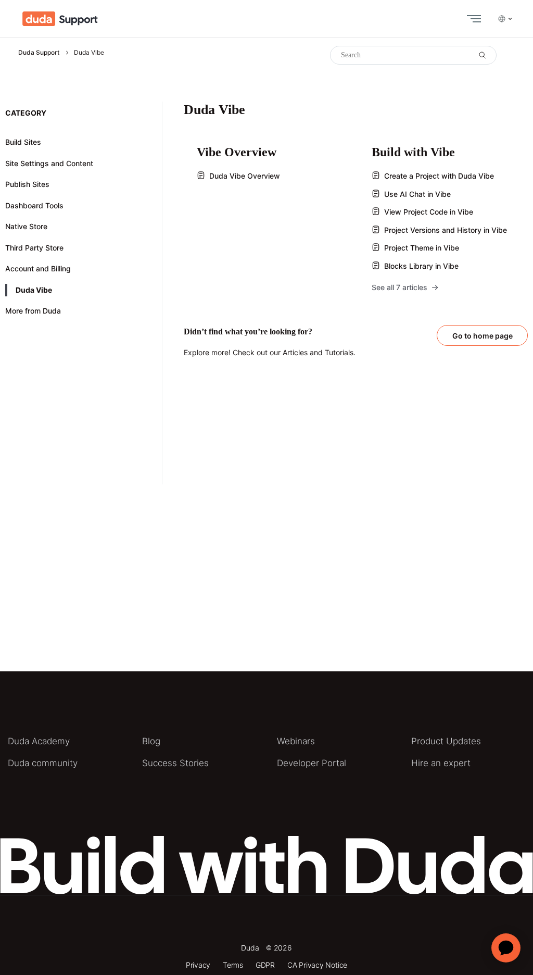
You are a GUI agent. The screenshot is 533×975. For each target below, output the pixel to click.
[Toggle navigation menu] (471, 19)
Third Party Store (34, 247)
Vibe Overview (236, 152)
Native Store (26, 226)
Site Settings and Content (49, 163)
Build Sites (23, 142)
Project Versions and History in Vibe (445, 230)
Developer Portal (311, 763)
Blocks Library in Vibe (421, 265)
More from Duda (33, 310)
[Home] (60, 18)
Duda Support (38, 52)
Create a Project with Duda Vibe (439, 175)
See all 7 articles (399, 287)
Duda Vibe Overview (244, 175)
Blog (151, 741)
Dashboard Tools (34, 205)
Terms (233, 964)
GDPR (265, 964)
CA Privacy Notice (317, 964)
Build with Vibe (413, 152)
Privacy (198, 964)
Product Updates (446, 741)
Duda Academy (39, 741)
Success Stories (175, 763)
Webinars (296, 741)
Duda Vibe (34, 289)
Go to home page (482, 335)
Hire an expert (441, 763)
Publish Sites (27, 184)
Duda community (43, 763)
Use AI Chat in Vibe (417, 194)
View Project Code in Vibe (428, 211)
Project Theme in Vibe (421, 247)
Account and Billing (38, 268)
